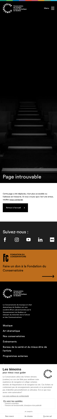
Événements (10, 341)
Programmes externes (15, 356)
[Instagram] (17, 239)
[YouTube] (28, 239)
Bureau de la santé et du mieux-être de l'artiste (25, 349)
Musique (8, 325)
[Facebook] (5, 239)
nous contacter (16, 200)
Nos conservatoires (14, 336)
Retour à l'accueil (13, 208)
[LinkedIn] (40, 239)
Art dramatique (11, 331)
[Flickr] (52, 239)
